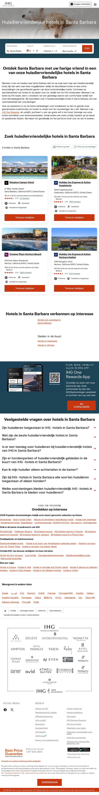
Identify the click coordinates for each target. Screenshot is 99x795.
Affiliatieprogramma (44, 716)
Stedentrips (5, 519)
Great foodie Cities (22, 519)
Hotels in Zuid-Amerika (20, 570)
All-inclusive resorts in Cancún (69, 531)
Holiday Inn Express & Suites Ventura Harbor (75, 256)
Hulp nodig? (40, 720)
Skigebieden (26, 522)
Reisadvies (40, 724)
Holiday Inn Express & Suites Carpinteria (75, 184)
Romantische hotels (10, 522)
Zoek (87, 48)
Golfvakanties (89, 522)
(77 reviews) (24, 198)
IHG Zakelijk (40, 732)
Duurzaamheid (41, 728)
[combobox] (15, 51)
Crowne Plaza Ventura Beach (25, 254)
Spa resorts (76, 522)
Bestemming (12, 46)
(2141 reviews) (74, 274)
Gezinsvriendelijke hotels (11, 543)
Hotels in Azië (24, 567)
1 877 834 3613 (34, 751)
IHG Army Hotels (74, 724)
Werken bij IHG (41, 708)
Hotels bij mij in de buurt (11, 555)
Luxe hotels (30, 555)
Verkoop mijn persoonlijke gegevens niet (78, 742)
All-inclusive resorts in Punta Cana (67, 534)
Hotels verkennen (74, 708)
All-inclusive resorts (43, 531)
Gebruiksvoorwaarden (76, 737)
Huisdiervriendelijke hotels (78, 555)
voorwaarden (25, 770)
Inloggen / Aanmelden (82, 4)
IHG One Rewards (10, 112)
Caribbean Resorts (23, 531)
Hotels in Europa (8, 567)
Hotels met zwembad (85, 519)
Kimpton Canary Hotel (21, 182)
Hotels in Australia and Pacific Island (50, 567)
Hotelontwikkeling (74, 712)
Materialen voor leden (76, 728)
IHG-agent (71, 716)
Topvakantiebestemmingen (51, 555)
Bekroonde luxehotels (11, 558)
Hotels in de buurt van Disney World (39, 546)
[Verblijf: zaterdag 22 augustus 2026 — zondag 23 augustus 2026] (32, 50)
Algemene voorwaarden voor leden (79, 733)
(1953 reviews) (75, 202)
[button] (95, 4)
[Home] (5, 611)
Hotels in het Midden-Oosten (47, 570)
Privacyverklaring (40, 773)
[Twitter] (12, 709)
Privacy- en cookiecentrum (47, 740)
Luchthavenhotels (43, 522)
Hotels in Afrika (70, 570)
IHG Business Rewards (76, 720)
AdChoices (40, 735)
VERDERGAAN (49, 782)
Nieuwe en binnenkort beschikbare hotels (53, 519)
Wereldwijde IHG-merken (46, 712)
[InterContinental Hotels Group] (8, 4)
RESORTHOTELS (61, 522)
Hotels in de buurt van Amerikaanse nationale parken (51, 543)
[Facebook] (6, 709)
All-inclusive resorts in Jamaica (34, 534)
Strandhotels (6, 531)
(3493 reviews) (25, 272)
